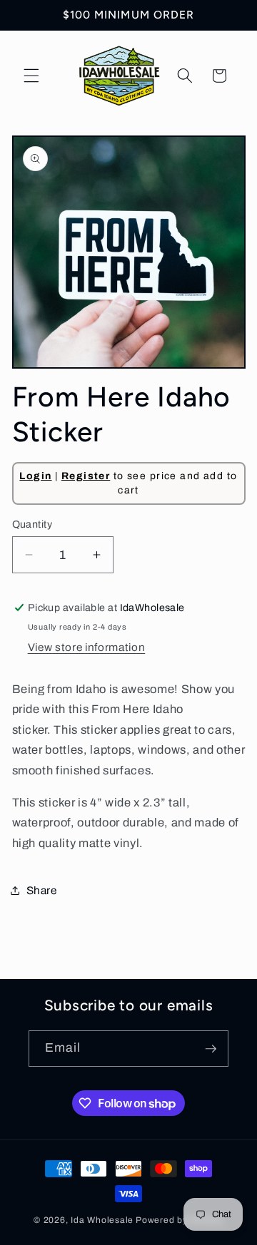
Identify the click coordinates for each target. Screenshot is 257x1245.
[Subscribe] (210, 1048)
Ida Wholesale (102, 1220)
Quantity (32, 524)
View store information (87, 647)
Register (85, 476)
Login (35, 476)
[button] (31, 75)
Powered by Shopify (179, 1220)
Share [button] (41, 890)
